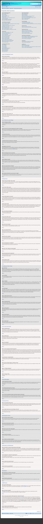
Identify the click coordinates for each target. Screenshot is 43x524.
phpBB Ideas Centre (5, 492)
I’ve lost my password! (5, 18)
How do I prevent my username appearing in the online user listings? (10, 23)
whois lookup (22, 497)
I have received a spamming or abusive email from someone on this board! (31, 23)
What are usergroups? (25, 15)
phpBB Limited (26, 485)
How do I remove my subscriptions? (26, 38)
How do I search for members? (26, 32)
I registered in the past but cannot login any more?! (8, 17)
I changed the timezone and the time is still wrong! (8, 25)
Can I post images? (4, 47)
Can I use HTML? (4, 45)
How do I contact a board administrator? (27, 47)
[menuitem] (7, 6)
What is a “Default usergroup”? (26, 18)
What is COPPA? (4, 14)
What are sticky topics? (5, 49)
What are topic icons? (4, 51)
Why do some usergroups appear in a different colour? (29, 17)
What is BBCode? (4, 44)
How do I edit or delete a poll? (5, 36)
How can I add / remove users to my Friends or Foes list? (29, 27)
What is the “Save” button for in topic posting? (8, 40)
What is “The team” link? (25, 19)
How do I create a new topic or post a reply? (7, 32)
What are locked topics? (5, 50)
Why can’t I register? (4, 15)
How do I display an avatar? (5, 27)
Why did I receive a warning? (5, 38)
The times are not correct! (5, 24)
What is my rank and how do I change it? (7, 28)
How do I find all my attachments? (26, 42)
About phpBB (24, 486)
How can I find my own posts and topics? (27, 33)
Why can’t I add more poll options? (6, 35)
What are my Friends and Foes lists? (26, 26)
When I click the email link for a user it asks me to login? (9, 29)
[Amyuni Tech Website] (6, 3)
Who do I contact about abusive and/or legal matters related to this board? (31, 46)
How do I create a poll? (5, 34)
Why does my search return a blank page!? (27, 31)
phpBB (19, 515)
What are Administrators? (25, 13)
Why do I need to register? (5, 13)
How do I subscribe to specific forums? (27, 37)
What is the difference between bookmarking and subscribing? (30, 36)
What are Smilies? (4, 46)
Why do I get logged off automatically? (7, 19)
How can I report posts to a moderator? (7, 39)
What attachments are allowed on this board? (27, 41)
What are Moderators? (25, 14)
